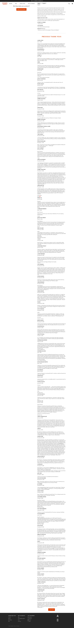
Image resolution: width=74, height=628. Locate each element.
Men (16, 3)
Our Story (19, 621)
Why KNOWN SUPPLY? (21, 618)
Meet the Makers (31, 3)
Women (10, 3)
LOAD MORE (51, 609)
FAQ (9, 621)
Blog (44, 3)
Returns (9, 618)
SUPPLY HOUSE (22, 3)
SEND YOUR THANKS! (21, 9)
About (39, 3)
